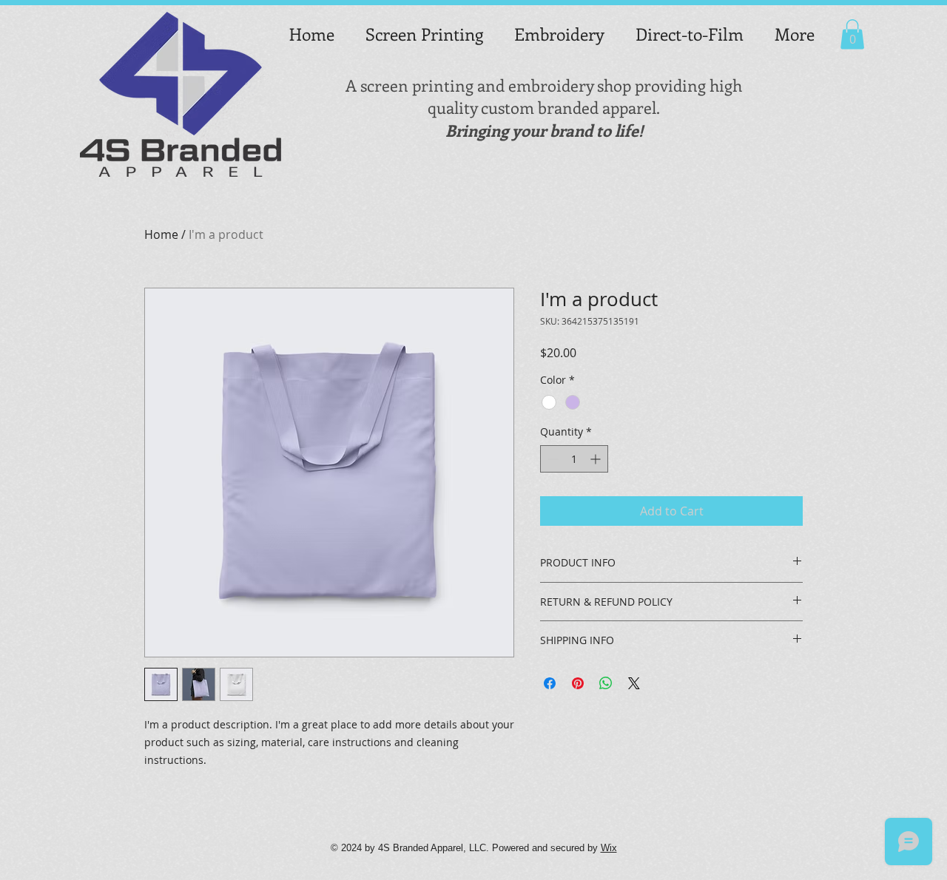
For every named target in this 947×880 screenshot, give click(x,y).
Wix (609, 847)
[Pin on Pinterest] (578, 683)
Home (161, 234)
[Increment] (596, 459)
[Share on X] (634, 683)
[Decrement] (551, 459)
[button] (852, 34)
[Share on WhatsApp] (606, 683)
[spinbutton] (574, 459)
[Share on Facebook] (550, 683)
